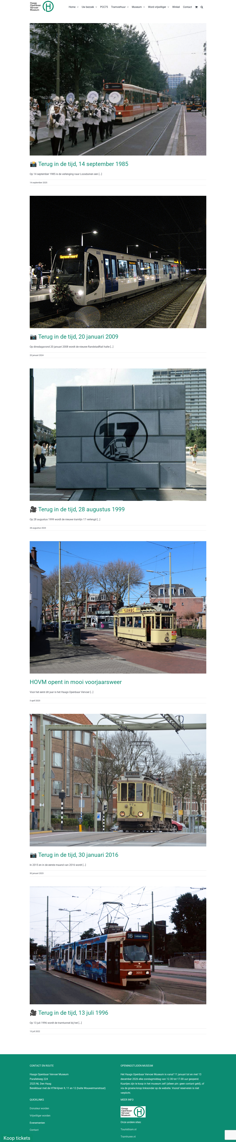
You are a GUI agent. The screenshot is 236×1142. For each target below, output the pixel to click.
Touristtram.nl (128, 1129)
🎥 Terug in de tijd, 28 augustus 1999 (77, 509)
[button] (202, 6)
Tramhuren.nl (128, 1136)
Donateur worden (39, 1108)
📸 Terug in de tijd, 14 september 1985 (79, 164)
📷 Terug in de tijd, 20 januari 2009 (74, 336)
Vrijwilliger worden (40, 1115)
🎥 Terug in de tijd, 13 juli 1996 (69, 1012)
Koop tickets (17, 1138)
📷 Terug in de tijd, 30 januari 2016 (74, 855)
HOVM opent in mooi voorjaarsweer (76, 682)
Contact (34, 1129)
